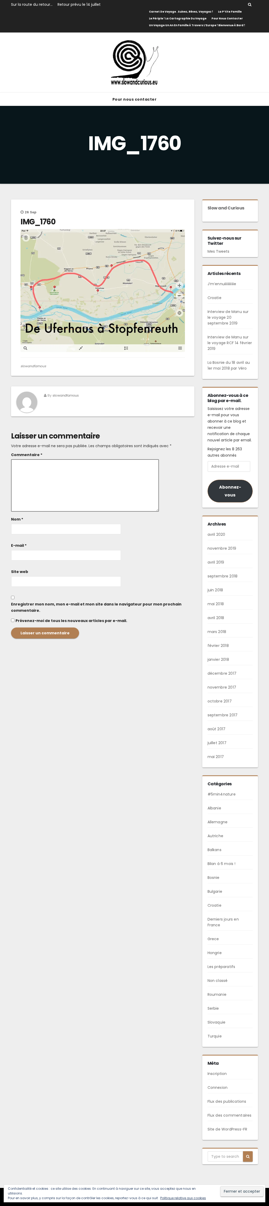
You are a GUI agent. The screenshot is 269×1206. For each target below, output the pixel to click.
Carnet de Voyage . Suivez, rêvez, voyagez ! (181, 12)
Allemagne (218, 822)
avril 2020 (216, 534)
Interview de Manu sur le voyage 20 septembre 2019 (228, 317)
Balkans (214, 849)
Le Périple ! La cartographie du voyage (177, 18)
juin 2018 (215, 590)
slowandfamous (33, 366)
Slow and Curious (226, 208)
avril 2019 (216, 562)
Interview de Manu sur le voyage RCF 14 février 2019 (230, 342)
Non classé (218, 980)
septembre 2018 (223, 576)
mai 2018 (216, 604)
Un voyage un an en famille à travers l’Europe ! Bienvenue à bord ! (197, 25)
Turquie (215, 1036)
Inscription (217, 1073)
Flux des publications (227, 1101)
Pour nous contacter (227, 18)
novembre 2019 (222, 548)
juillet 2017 (217, 742)
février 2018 (218, 645)
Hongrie (215, 952)
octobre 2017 (220, 701)
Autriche (216, 836)
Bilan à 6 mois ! (222, 863)
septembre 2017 (223, 715)
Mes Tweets (218, 251)
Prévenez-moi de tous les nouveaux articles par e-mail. (71, 620)
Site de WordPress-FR (227, 1129)
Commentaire (26, 454)
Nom (17, 519)
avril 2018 (216, 617)
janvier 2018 (218, 659)
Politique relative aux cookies (183, 1198)
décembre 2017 (222, 673)
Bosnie (214, 877)
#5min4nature (222, 794)
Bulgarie (215, 891)
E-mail (19, 545)
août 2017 (217, 729)
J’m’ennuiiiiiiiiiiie (222, 283)
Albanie (214, 808)
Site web (19, 571)
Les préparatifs (221, 966)
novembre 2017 (222, 687)
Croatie (214, 297)
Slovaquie (217, 1022)
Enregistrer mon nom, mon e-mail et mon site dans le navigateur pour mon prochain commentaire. (96, 607)
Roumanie (217, 994)
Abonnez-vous (230, 491)
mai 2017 (216, 756)
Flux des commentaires (230, 1115)
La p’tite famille (230, 12)
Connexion (218, 1087)
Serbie (213, 1008)
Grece (213, 939)
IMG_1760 (37, 222)
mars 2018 (217, 631)
